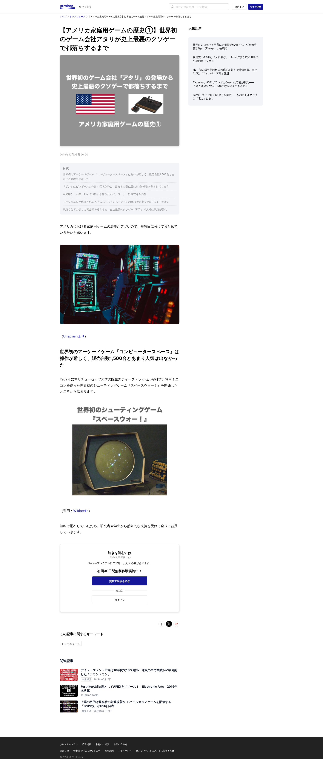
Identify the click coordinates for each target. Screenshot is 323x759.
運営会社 (64, 750)
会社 (85, 6)
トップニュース (77, 16)
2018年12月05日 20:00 (74, 154)
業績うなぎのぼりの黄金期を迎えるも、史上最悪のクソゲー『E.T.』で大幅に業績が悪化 (115, 209)
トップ (63, 16)
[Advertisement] (225, 138)
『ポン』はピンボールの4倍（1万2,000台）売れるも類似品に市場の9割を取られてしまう (116, 186)
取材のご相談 (102, 744)
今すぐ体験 (255, 6)
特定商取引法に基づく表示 (86, 750)
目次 (66, 168)
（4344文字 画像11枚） (119, 557)
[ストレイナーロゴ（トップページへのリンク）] (69, 6)
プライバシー (125, 750)
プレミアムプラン (69, 744)
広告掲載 (86, 744)
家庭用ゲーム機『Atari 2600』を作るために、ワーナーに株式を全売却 (104, 194)
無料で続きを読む (119, 581)
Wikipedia (80, 511)
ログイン (239, 6)
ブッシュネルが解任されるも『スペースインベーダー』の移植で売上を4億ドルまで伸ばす (116, 201)
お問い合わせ (120, 744)
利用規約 (109, 750)
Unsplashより (73, 336)
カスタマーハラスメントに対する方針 (155, 750)
